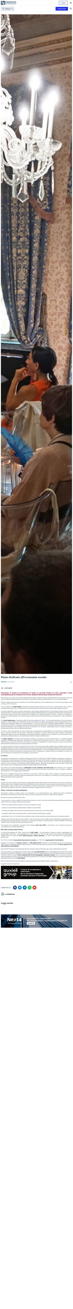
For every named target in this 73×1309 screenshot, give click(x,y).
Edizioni (7, 9)
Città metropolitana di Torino (36, 720)
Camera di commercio (46, 706)
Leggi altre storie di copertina (10, 864)
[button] (70, 2)
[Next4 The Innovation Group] (36, 927)
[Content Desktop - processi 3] (36, 878)
